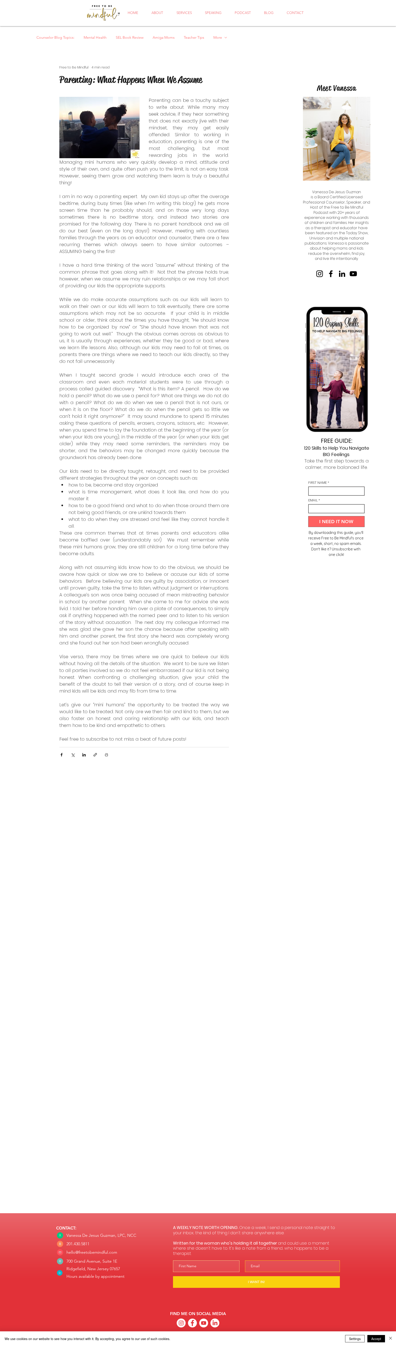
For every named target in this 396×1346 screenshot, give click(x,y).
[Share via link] (95, 755)
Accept (376, 1338)
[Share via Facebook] (61, 755)
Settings (355, 1338)
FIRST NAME (318, 483)
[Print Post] (106, 755)
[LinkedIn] (342, 273)
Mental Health (95, 37)
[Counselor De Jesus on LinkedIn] (214, 1323)
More (217, 37)
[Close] (390, 1338)
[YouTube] (353, 273)
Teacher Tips (194, 37)
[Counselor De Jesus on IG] (181, 1323)
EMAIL (314, 500)
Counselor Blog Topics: (55, 37)
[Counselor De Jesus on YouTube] (203, 1323)
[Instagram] (319, 273)
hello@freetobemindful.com (91, 1252)
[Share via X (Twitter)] (73, 755)
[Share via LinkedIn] (84, 755)
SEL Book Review (129, 37)
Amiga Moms (164, 37)
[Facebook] (330, 273)
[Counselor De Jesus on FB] (192, 1323)
